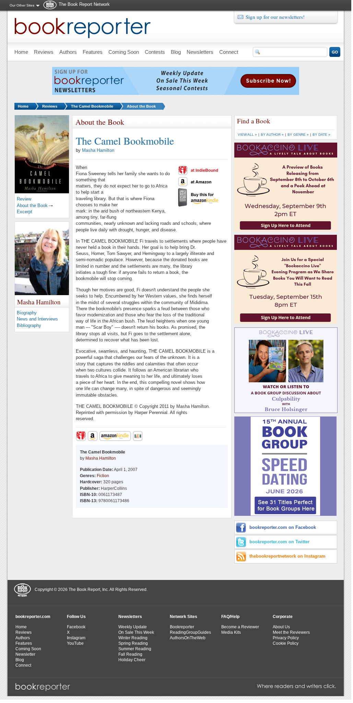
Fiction (103, 475)
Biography (27, 312)
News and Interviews (37, 319)
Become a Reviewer (240, 627)
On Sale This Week (136, 632)
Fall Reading (130, 654)
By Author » (272, 134)
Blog (19, 660)
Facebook (76, 627)
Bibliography (29, 325)
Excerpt (24, 211)
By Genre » (298, 134)
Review (24, 199)
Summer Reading (134, 649)
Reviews (49, 106)
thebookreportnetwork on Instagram (287, 556)
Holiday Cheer (131, 660)
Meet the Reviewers (291, 632)
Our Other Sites (22, 5)
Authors (22, 638)
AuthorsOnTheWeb (187, 638)
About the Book (141, 106)
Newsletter (25, 654)
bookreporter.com (32, 617)
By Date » (321, 134)
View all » (247, 134)
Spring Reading (133, 643)
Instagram (76, 638)
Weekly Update (132, 627)
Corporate (283, 617)
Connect (23, 665)
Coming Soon (28, 649)
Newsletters (130, 617)
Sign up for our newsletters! (275, 16)
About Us (281, 627)
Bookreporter (182, 627)
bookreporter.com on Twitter (279, 541)
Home (23, 106)
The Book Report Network (84, 4)
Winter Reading (133, 638)
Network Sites (183, 617)
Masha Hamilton (98, 150)
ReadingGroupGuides (190, 632)
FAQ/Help (230, 617)
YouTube (75, 643)
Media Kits (231, 632)
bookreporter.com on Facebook (282, 527)
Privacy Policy (286, 638)
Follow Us (76, 617)
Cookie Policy (285, 643)
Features (23, 643)
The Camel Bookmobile (92, 106)
